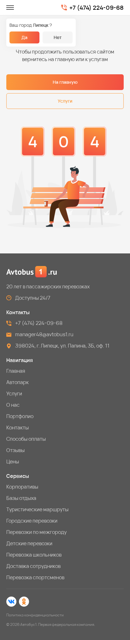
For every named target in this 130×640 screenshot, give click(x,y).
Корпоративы (22, 486)
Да (24, 37)
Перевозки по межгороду (36, 532)
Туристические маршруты (37, 509)
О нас (13, 404)
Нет (58, 37)
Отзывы (15, 450)
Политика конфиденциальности (35, 615)
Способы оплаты (26, 438)
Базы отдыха (21, 498)
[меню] (10, 7)
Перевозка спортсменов (35, 577)
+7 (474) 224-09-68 (96, 7)
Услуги (65, 101)
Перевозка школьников (34, 554)
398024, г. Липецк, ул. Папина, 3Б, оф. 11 (62, 345)
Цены (12, 461)
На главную (65, 82)
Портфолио (19, 416)
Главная (15, 370)
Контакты (17, 427)
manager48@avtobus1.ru (44, 334)
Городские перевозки (31, 520)
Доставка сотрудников (33, 566)
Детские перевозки (29, 543)
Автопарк (17, 382)
